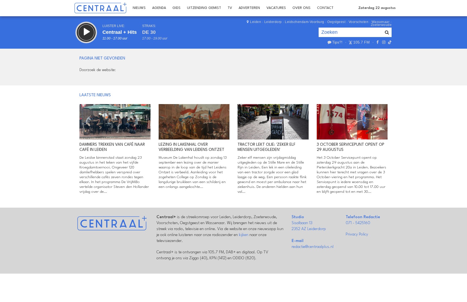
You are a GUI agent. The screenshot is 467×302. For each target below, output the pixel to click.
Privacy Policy (357, 235)
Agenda (159, 8)
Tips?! (337, 42)
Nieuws (139, 8)
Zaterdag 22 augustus (377, 8)
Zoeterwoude (381, 25)
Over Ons (301, 8)
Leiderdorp (273, 22)
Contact (325, 8)
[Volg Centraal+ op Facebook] (377, 42)
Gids (176, 8)
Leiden (255, 22)
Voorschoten (359, 22)
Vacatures (276, 8)
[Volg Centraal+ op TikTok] (389, 42)
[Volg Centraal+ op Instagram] (383, 42)
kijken (243, 235)
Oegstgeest (336, 22)
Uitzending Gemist (204, 8)
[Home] (100, 8)
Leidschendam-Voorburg (304, 22)
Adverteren (249, 8)
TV (230, 8)
